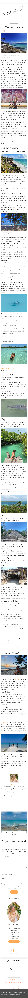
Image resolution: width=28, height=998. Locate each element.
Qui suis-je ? (14, 941)
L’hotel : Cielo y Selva (8, 368)
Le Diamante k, (5, 722)
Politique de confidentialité (14, 982)
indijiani (17, 679)
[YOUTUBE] (18, 988)
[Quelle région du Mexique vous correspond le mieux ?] (14, 822)
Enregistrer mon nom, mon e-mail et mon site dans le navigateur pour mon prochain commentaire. (14, 886)
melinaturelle (14, 784)
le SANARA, (22, 711)
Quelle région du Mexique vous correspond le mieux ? (14, 833)
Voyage (16, 23)
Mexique (12, 23)
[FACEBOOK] (12, 950)
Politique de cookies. (14, 979)
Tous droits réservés (14, 977)
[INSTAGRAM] (16, 950)
